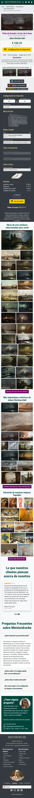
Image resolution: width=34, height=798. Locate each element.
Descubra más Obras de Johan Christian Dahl (17, 486)
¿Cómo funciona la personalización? (16, 636)
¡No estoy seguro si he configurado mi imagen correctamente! (16, 687)
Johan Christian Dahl (8, 8)
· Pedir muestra (22, 764)
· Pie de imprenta (7, 756)
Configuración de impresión (18, 49)
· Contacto (5, 753)
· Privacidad (6, 760)
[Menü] (2, 2)
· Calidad (20, 756)
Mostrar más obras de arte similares (17, 391)
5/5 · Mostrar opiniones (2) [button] (20, 89)
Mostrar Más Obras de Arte (17, 559)
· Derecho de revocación (9, 762)
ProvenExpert (11, 606)
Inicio (2, 7)
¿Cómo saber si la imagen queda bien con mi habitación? (15, 672)
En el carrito (18, 201)
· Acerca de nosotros (8, 766)
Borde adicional (6, 104)
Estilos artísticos (10, 7)
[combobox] (17, 107)
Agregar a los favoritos (18, 85)
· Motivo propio (22, 751)
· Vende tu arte (22, 753)
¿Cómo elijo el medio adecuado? (15, 680)
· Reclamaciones (7, 764)
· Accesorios (21, 762)
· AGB (4, 758)
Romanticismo (19, 7)
